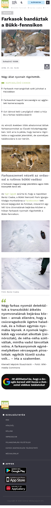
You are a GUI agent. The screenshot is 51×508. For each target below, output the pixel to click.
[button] (47, 8)
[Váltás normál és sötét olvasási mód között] (21, 2)
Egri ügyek (10, 194)
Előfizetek (36, 2)
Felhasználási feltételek (18, 442)
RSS (7, 420)
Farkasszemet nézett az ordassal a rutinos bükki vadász (25, 177)
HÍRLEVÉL (10, 425)
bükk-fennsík (19, 8)
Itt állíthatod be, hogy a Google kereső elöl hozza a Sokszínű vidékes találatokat (29, 381)
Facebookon (32, 200)
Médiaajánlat (12, 454)
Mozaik (7, 13)
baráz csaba (36, 8)
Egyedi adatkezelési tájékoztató (22, 448)
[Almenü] (14, 2)
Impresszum (11, 437)
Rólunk (9, 431)
